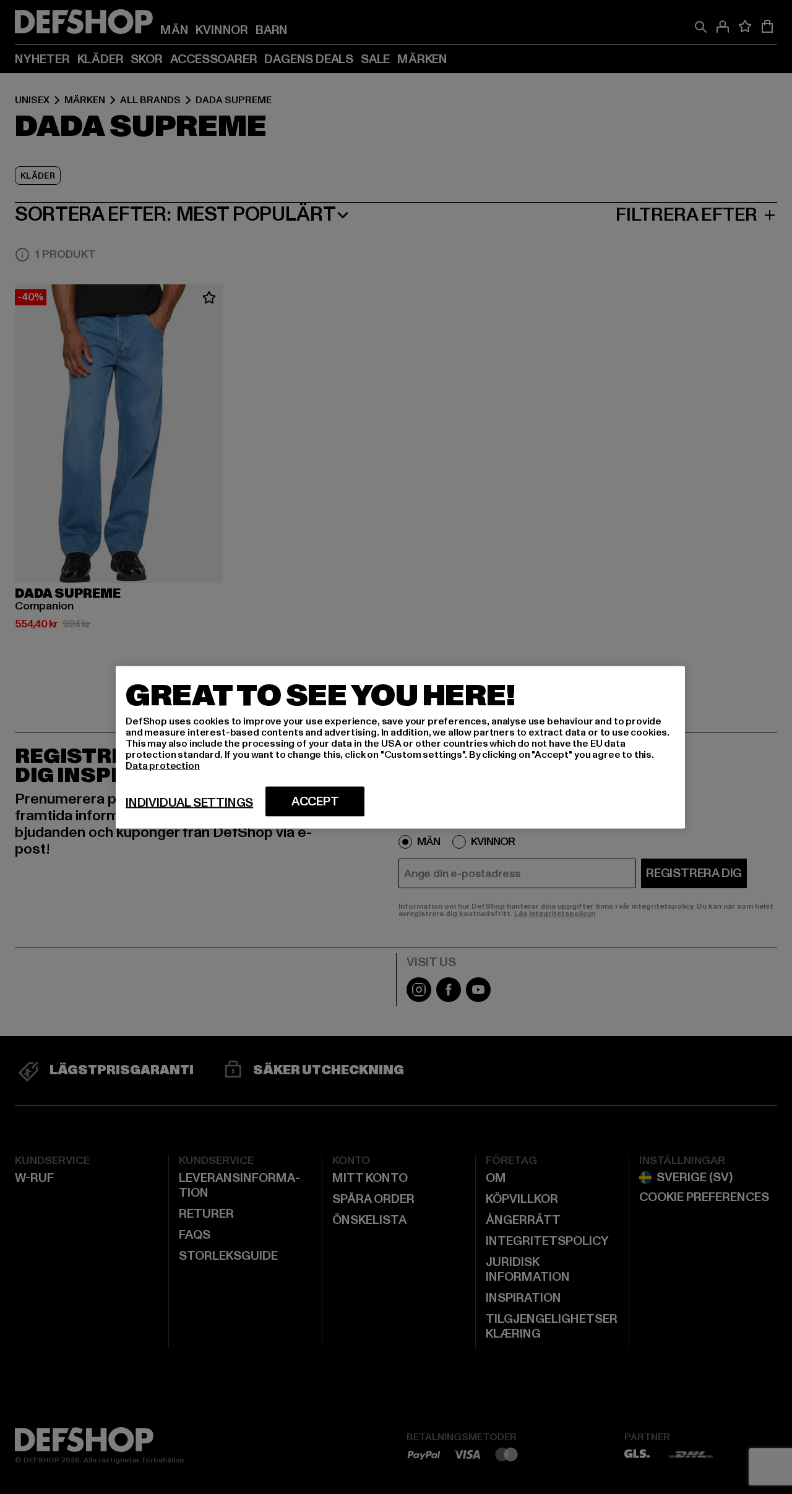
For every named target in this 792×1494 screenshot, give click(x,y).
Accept (315, 801)
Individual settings (189, 802)
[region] (400, 747)
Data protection (163, 765)
